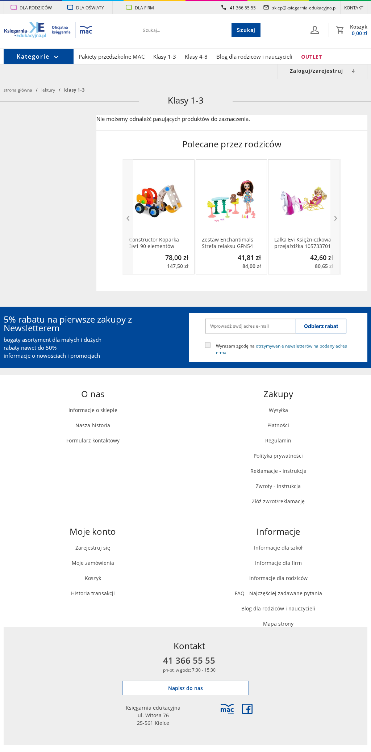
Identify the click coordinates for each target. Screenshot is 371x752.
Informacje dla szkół (278, 547)
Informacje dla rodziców (278, 578)
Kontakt (353, 7)
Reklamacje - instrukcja (278, 470)
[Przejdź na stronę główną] (48, 31)
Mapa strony (278, 623)
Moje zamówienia (93, 562)
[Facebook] (247, 709)
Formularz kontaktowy (93, 440)
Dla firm (144, 7)
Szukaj (246, 30)
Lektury (48, 90)
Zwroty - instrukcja (278, 486)
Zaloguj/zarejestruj (316, 70)
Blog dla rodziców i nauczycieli (254, 56)
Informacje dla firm (278, 562)
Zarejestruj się (92, 547)
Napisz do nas (185, 688)
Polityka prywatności (278, 455)
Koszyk (93, 578)
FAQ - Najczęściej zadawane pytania (278, 593)
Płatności (278, 425)
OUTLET (311, 56)
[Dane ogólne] (314, 30)
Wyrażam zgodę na (281, 349)
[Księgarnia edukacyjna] (227, 709)
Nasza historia (92, 425)
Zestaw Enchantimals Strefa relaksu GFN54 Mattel (227, 242)
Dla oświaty (90, 7)
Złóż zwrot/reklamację (278, 501)
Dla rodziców (36, 7)
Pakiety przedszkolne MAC (112, 56)
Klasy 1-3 (164, 56)
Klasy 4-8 (196, 56)
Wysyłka (278, 410)
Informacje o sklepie (92, 410)
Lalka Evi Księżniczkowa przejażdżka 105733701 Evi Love (302, 242)
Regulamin (278, 440)
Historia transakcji (93, 593)
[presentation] (127, 217)
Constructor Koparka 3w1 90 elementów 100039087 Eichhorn (154, 242)
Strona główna (18, 90)
